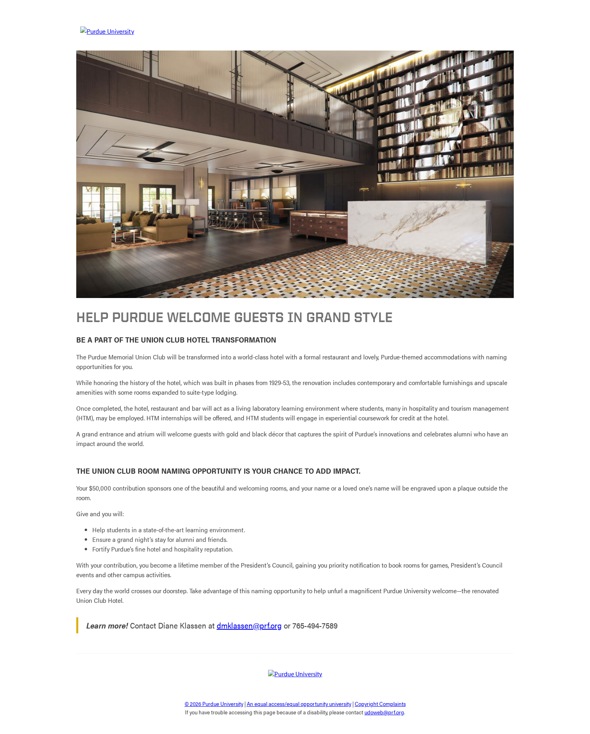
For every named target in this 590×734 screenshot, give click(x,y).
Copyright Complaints (380, 704)
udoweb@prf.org (384, 712)
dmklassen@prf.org (249, 625)
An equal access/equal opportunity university (299, 704)
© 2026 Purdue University (214, 704)
